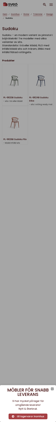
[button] (52, 389)
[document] (28, 211)
